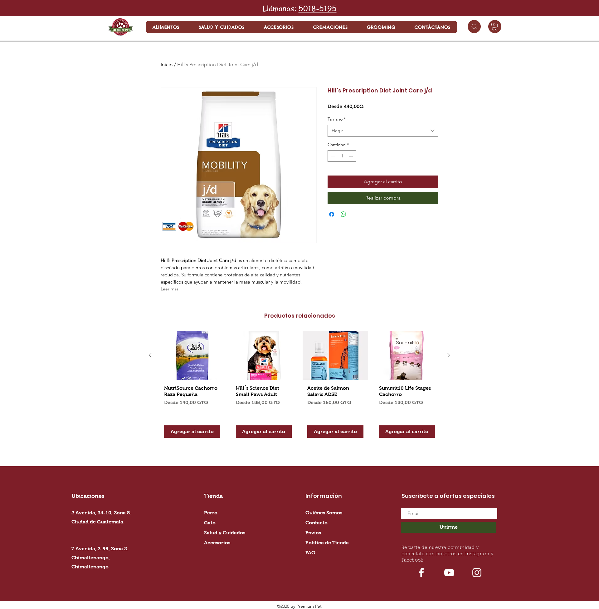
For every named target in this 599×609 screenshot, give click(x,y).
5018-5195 (318, 8)
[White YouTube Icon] (449, 573)
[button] (166, 27)
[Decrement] (332, 156)
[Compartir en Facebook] (331, 214)
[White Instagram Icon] (477, 573)
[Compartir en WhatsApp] (343, 214)
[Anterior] (150, 355)
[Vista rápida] (192, 355)
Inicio (167, 64)
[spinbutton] (342, 156)
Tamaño (337, 119)
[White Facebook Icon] (421, 573)
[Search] (474, 26)
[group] (299, 387)
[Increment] (351, 156)
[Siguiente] (448, 355)
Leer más (169, 289)
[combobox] (383, 131)
